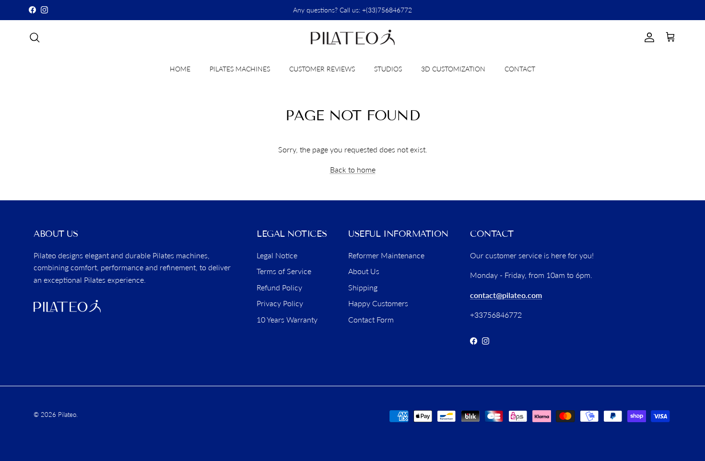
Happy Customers (378, 303)
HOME (180, 69)
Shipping (362, 287)
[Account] (647, 37)
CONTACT (520, 69)
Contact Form (371, 319)
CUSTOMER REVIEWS (322, 69)
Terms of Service (284, 271)
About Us (363, 271)
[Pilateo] (353, 37)
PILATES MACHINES (240, 69)
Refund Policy (279, 287)
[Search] (34, 37)
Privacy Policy (280, 303)
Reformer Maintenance (386, 255)
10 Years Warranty (287, 319)
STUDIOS (388, 69)
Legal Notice (277, 255)
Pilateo (67, 414)
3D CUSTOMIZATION (453, 69)
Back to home (353, 169)
